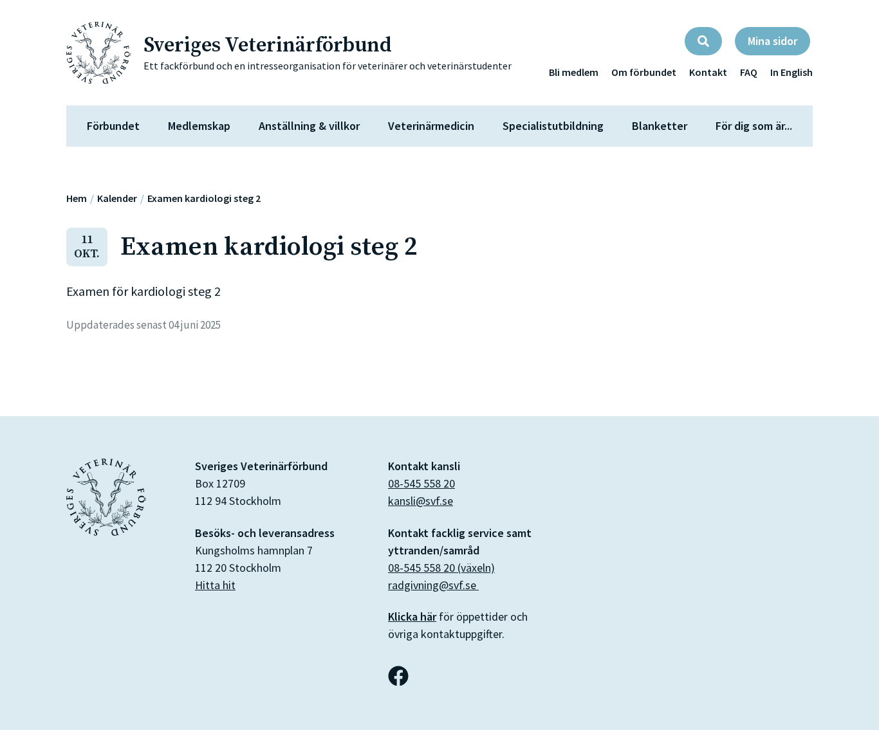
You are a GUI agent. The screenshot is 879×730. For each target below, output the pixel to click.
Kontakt (708, 72)
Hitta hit (215, 585)
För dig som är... (754, 125)
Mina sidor (772, 40)
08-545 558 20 (421, 483)
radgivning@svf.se (433, 585)
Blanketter (659, 125)
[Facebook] (398, 676)
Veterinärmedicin (431, 125)
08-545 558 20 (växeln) (441, 567)
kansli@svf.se (420, 500)
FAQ (748, 72)
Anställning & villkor (309, 125)
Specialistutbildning (553, 125)
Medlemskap (199, 125)
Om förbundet (643, 72)
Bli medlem (573, 72)
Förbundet (113, 125)
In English (791, 72)
